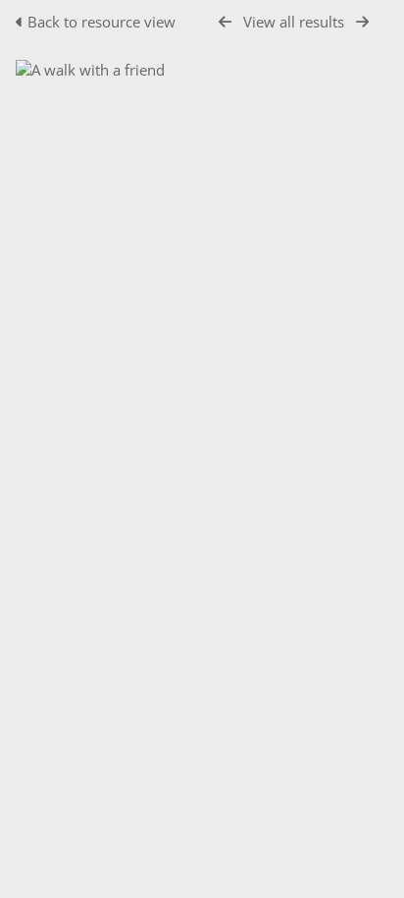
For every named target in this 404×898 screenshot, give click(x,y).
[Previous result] (225, 22)
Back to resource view (101, 21)
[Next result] (362, 22)
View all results (293, 21)
